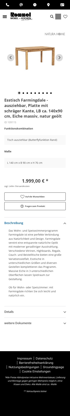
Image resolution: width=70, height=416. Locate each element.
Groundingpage (53, 367)
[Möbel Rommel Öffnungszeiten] (34, 4)
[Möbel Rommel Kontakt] (62, 4)
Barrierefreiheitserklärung (36, 362)
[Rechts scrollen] (59, 57)
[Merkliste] (65, 16)
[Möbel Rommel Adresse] (48, 4)
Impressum (24, 358)
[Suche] (51, 16)
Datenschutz (44, 358)
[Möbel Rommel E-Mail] (21, 4)
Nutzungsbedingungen (24, 367)
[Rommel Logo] (21, 16)
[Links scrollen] (10, 57)
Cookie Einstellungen (36, 371)
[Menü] (5, 16)
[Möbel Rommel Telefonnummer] (7, 4)
